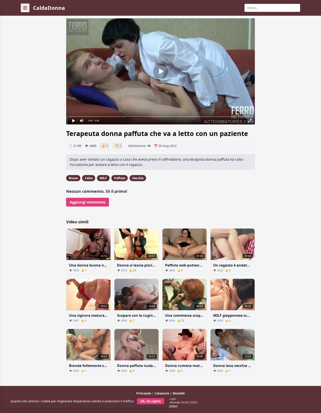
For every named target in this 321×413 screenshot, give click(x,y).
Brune (73, 178)
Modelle (179, 393)
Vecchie (137, 178)
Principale (144, 393)
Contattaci (171, 406)
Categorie (162, 393)
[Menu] (25, 7)
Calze (89, 178)
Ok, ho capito (150, 401)
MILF (103, 178)
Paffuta (119, 178)
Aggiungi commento (87, 202)
